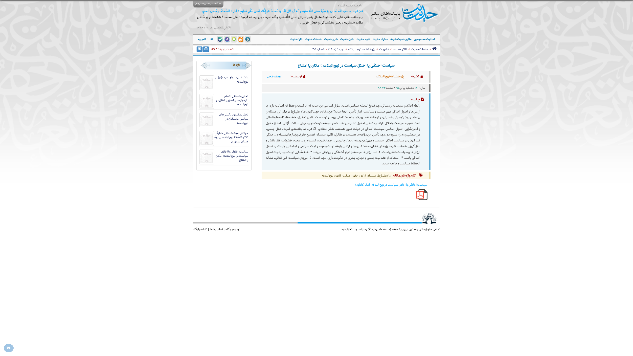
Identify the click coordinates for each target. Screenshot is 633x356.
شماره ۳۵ (318, 49)
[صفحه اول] (434, 49)
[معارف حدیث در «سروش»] (247, 39)
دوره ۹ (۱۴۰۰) (336, 49)
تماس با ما (216, 229)
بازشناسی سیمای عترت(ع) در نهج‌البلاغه (231, 79)
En (211, 39)
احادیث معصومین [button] (424, 39)
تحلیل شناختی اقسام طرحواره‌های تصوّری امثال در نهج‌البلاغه (232, 100)
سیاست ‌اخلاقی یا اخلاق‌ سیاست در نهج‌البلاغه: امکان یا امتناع (232, 155)
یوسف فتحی (274, 76)
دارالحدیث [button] (296, 39)
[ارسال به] (200, 49)
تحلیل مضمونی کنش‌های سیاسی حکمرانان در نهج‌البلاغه (233, 118)
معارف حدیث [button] (380, 39)
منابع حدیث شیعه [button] (400, 39)
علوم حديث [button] (363, 39)
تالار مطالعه (400, 49)
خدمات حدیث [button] (313, 39)
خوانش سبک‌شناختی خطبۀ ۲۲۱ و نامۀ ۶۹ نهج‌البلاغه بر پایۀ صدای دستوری (231, 137)
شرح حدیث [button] (331, 39)
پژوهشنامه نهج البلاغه (361, 49)
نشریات (384, 49)
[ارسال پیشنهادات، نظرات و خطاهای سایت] (9, 348)
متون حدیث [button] (347, 39)
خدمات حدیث (419, 49)
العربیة (202, 39)
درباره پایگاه (233, 229)
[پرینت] (206, 49)
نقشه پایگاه (200, 229)
